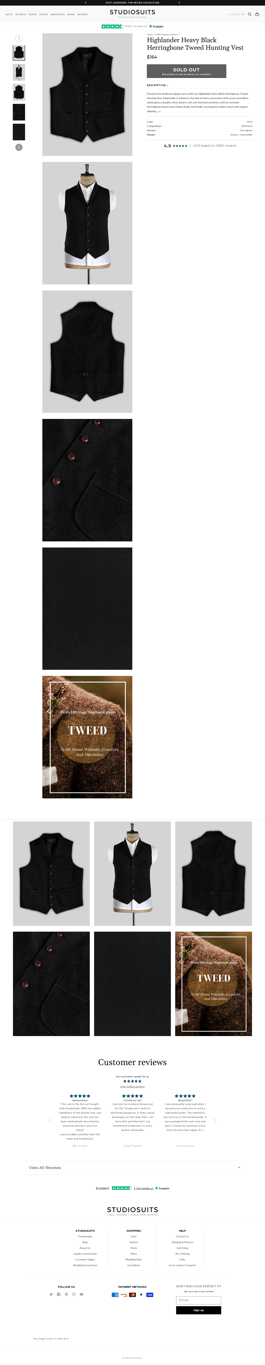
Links (182, 1259)
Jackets (133, 1242)
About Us (85, 1247)
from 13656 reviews (132, 1086)
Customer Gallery (85, 1259)
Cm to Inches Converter (182, 1265)
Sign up (198, 1310)
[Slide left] (19, 38)
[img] (133, 1081)
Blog (85, 1242)
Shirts (134, 1253)
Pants (134, 1247)
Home (150, 34)
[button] (250, 14)
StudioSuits (136, 1358)
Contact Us (182, 1236)
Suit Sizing (182, 1247)
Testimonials (85, 1236)
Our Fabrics (133, 1265)
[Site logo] (132, 1212)
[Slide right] (19, 147)
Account (235, 14)
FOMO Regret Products (166, 34)
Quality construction (85, 1253)
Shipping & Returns (182, 1242)
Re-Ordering (182, 1253)
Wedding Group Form (85, 1265)
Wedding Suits (133, 1259)
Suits (134, 1236)
